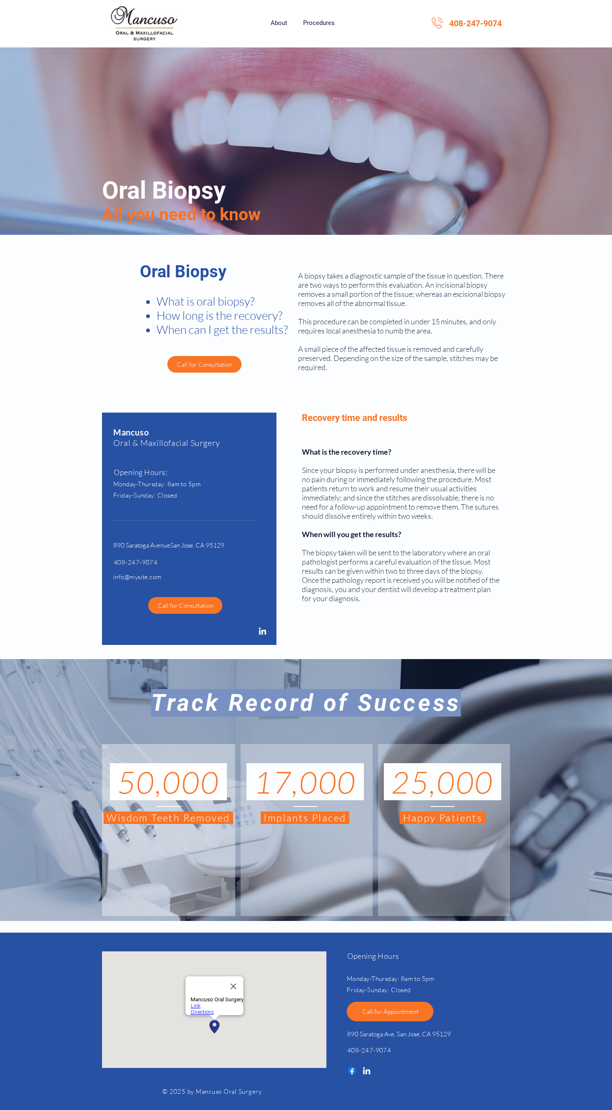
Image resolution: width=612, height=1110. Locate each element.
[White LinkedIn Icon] (262, 631)
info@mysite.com (137, 577)
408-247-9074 (475, 23)
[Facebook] (352, 1070)
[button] (319, 22)
